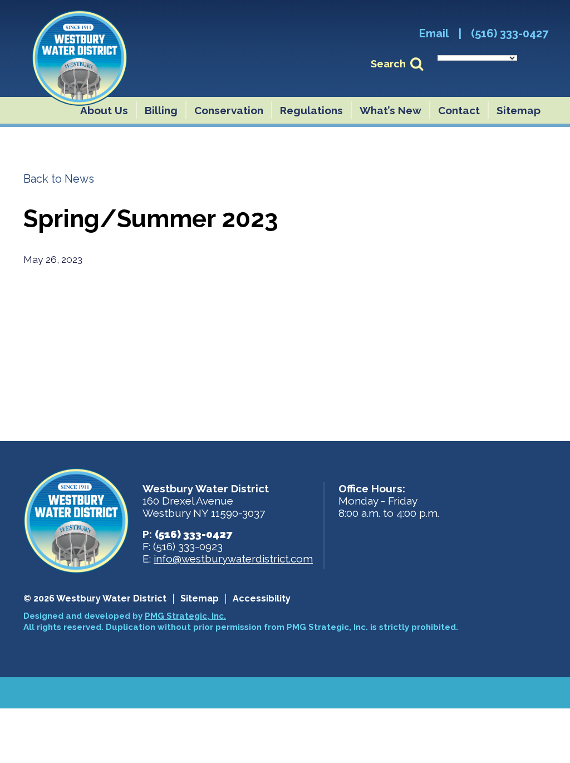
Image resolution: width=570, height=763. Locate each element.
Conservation (228, 110)
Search (388, 64)
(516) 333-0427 (509, 33)
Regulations (311, 110)
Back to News (58, 178)
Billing (161, 110)
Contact (459, 110)
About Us (104, 110)
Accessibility (262, 599)
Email (434, 33)
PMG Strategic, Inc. (185, 616)
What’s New (390, 110)
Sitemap (518, 110)
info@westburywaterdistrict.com (233, 558)
